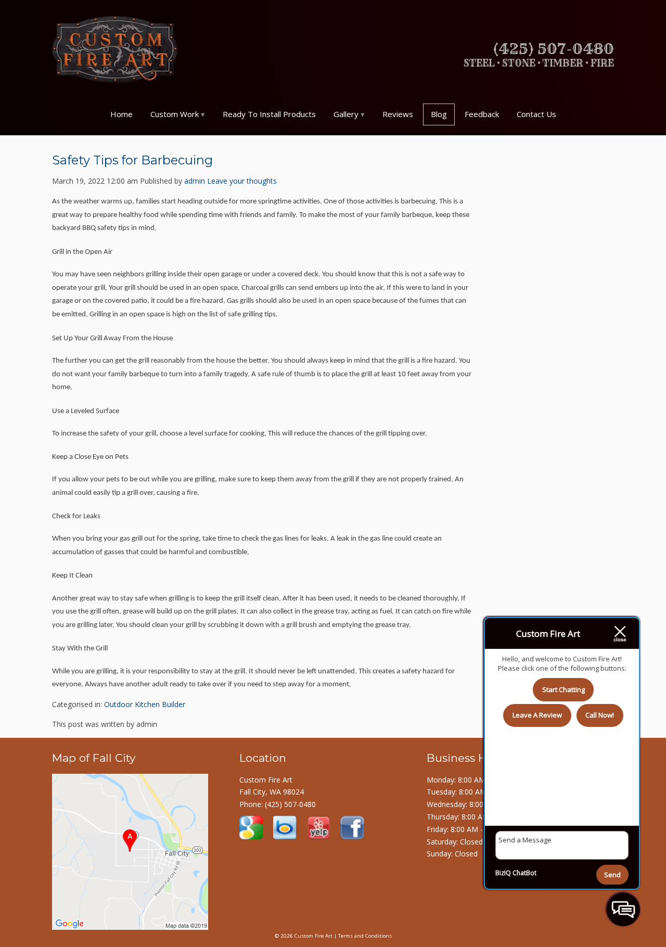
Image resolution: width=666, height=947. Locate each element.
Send (612, 874)
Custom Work (174, 114)
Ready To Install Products (269, 114)
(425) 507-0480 (290, 804)
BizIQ (503, 872)
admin (194, 181)
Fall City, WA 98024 (271, 792)
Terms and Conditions (365, 935)
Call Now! (599, 715)
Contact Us (536, 114)
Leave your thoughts (242, 181)
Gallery (346, 114)
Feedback (482, 114)
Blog (439, 114)
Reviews (397, 114)
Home (121, 114)
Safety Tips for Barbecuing (132, 160)
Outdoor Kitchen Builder (144, 704)
